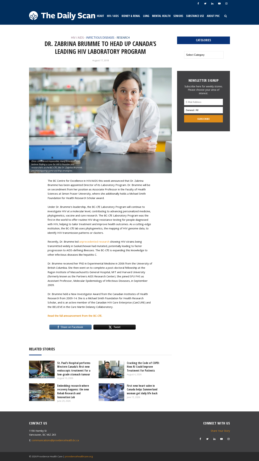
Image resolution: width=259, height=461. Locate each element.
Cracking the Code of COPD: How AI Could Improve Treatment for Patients (143, 366)
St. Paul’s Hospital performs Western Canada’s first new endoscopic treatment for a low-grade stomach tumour (73, 368)
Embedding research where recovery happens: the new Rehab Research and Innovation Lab (73, 391)
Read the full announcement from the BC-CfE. (75, 315)
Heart (100, 16)
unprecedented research (94, 241)
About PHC (213, 16)
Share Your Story (220, 430)
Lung (146, 16)
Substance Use (195, 16)
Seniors (178, 16)
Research (123, 38)
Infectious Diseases (100, 38)
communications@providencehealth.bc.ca (55, 440)
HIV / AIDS (113, 16)
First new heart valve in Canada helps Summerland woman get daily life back (142, 389)
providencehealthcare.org (79, 456)
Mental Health (161, 16)
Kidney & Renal (131, 16)
